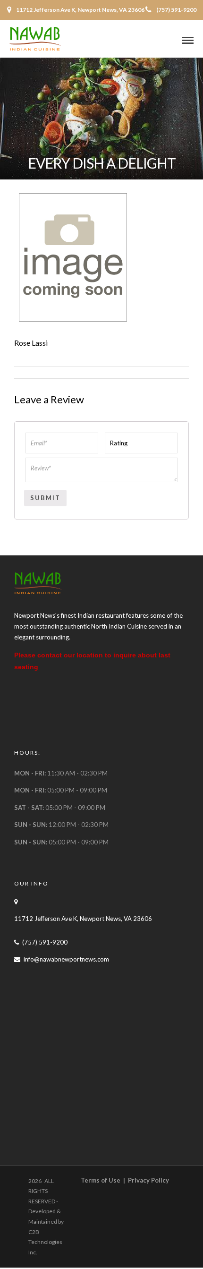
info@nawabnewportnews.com (66, 959)
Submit (45, 498)
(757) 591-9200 (176, 9)
